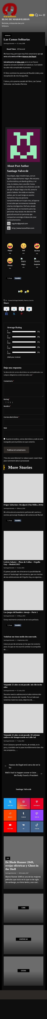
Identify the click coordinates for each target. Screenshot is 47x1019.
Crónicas (7, 35)
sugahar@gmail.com (20, 223)
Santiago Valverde (9, 43)
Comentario (9, 381)
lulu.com (20, 62)
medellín (20, 300)
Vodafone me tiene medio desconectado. (20, 637)
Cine (8, 858)
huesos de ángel (13, 300)
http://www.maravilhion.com (23, 228)
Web (5, 428)
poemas (26, 300)
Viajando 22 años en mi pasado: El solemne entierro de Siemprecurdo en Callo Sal (22, 736)
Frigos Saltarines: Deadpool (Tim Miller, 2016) (23, 505)
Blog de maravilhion (15, 19)
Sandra (31, 300)
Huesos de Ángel (29, 56)
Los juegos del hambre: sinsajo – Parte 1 (21, 612)
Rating (7, 399)
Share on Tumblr (17, 278)
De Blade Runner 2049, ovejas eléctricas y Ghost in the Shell (21, 866)
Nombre (7, 406)
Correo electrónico (11, 417)
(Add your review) (13, 357)
